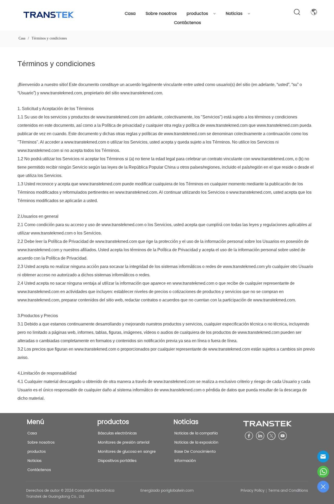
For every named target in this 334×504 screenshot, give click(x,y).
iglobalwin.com (180, 491)
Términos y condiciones (49, 38)
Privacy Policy (253, 491)
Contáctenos (187, 22)
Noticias (234, 13)
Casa (130, 13)
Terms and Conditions (288, 491)
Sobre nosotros (161, 13)
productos (197, 13)
